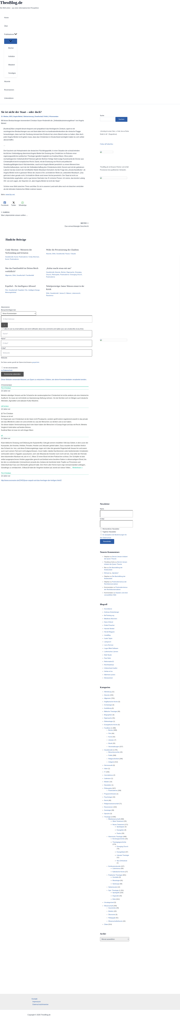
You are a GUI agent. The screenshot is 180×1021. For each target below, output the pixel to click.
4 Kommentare (53, 116)
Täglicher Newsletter (109, 532)
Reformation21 (109, 661)
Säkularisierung (28, 116)
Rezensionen (108, 807)
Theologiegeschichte (119, 842)
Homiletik (115, 877)
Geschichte (112, 908)
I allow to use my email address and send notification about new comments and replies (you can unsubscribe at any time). (44, 329)
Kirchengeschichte (118, 839)
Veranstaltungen (113, 746)
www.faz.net (10, 194)
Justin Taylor (108, 638)
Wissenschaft (108, 906)
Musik (110, 743)
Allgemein (8, 275)
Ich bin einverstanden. (11, 368)
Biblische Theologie (110, 711)
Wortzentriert (108, 678)
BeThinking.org (109, 615)
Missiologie (116, 880)
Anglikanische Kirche (111, 701)
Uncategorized (109, 902)
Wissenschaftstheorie (115, 921)
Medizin (110, 911)
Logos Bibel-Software (111, 648)
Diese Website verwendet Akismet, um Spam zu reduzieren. (23, 379)
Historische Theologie (115, 836)
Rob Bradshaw (109, 665)
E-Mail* (3, 348)
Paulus (67, 253)
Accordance (108, 609)
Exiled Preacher (109, 625)
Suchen (121, 119)
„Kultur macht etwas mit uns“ (58, 268)
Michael (106, 573)
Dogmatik (115, 896)
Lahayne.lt (107, 642)
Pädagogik (111, 918)
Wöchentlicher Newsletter (110, 529)
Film (6, 290)
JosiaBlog (107, 635)
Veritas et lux (108, 671)
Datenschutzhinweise (40, 1004)
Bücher (63, 272)
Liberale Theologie (123, 855)
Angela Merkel (17, 116)
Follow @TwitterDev (106, 144)
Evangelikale (121, 852)
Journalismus (108, 775)
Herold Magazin (109, 632)
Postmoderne (23, 257)
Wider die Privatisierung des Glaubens (62, 250)
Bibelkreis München (110, 618)
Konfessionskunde (114, 866)
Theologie (107, 817)
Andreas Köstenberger (111, 612)
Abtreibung (107, 692)
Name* (3, 338)
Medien (106, 781)
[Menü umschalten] (10, 41)
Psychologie (108, 797)
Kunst (16, 257)
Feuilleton (107, 728)
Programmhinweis (110, 794)
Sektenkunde (112, 887)
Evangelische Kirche (111, 724)
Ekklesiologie (108, 721)
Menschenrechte (113, 752)
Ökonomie (111, 914)
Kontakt (34, 999)
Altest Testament (117, 821)
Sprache (107, 813)
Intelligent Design (34, 290)
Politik (46, 116)
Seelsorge (115, 884)
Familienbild (30, 275)
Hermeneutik (108, 765)
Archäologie (108, 705)
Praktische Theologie (115, 875)
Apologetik (115, 892)
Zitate (106, 924)
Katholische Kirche (118, 871)
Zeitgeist (111, 762)
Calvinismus (116, 868)
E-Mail (102, 519)
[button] (15, 34)
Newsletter (107, 785)
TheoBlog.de (11, 2)
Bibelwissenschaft (114, 819)
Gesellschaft (39, 116)
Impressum (36, 1002)
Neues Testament (118, 824)
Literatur (111, 740)
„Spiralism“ (115, 573)
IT (105, 772)
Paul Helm (107, 658)
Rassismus (49, 295)
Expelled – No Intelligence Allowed (20, 286)
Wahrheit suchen (109, 674)
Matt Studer (108, 655)
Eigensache (70, 272)
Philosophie (55, 274)
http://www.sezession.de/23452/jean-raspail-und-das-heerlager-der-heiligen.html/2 (31, 480)
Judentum (107, 778)
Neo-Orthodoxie (122, 861)
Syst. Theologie (113, 890)
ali (2, 435)
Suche (102, 115)
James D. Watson (65, 293)
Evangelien (120, 830)
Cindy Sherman (34, 257)
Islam (106, 768)
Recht (106, 800)
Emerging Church (76, 274)
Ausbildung (107, 708)
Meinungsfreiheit (10, 292)
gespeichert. (36, 362)
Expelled (21, 290)
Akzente (48, 253)
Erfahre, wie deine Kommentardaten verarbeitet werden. (66, 379)
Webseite (4, 358)
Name (102, 509)
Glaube (73, 253)
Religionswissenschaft (111, 803)
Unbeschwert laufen (110, 668)
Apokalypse (120, 827)
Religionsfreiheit (113, 759)
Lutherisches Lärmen (111, 651)
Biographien (108, 715)
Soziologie (107, 810)
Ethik (54, 253)
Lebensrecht (76, 293)
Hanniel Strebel (109, 628)
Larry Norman (108, 645)
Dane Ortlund (108, 622)
